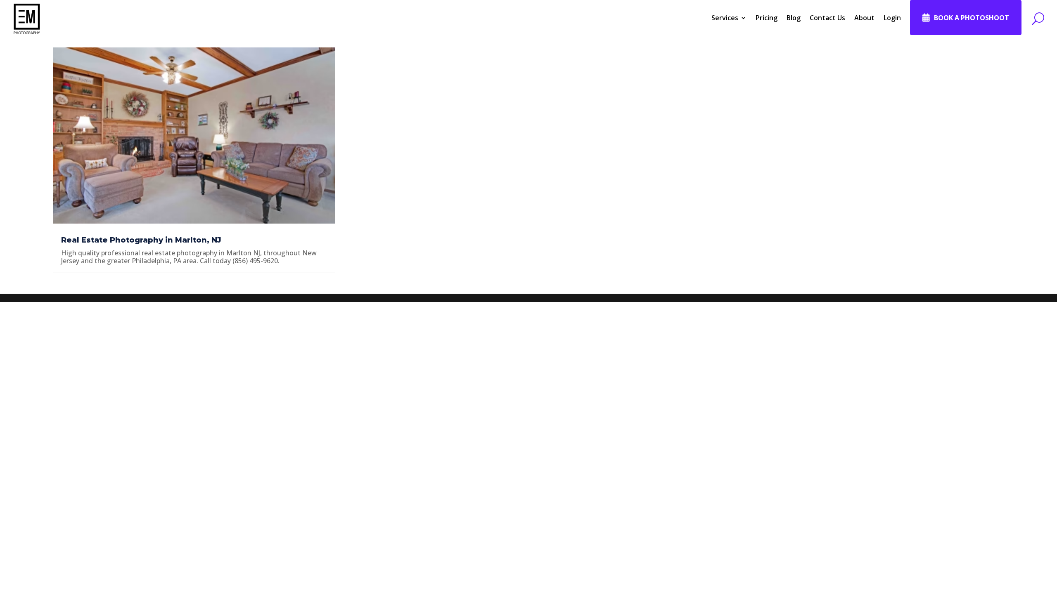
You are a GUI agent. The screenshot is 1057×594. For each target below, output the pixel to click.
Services (724, 17)
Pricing (766, 17)
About (864, 17)
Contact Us (827, 17)
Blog (794, 17)
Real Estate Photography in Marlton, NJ (141, 240)
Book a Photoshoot (971, 17)
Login (892, 17)
